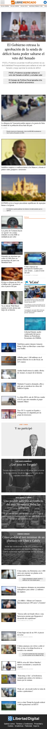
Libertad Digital (23, 718)
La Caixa (35, 282)
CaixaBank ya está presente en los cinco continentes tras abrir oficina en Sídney (34, 306)
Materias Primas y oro (36, 6)
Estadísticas (19, 726)
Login (45, 2)
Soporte (36, 726)
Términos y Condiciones (24, 724)
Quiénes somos (9, 724)
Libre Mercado (23, 2)
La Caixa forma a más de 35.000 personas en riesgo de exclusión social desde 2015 (34, 301)
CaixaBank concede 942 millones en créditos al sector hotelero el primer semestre (34, 311)
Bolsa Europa (15, 6)
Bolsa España (5, 6)
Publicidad (28, 726)
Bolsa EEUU (24, 6)
